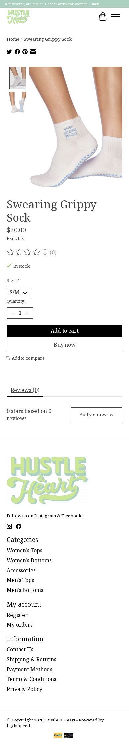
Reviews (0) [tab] (25, 390)
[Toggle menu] (115, 16)
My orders (20, 624)
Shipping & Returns (31, 659)
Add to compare (28, 358)
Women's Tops (24, 550)
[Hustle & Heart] (18, 16)
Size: (13, 280)
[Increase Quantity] (26, 313)
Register (17, 615)
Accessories (21, 570)
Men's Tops (20, 580)
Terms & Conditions (31, 679)
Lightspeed (18, 726)
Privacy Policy (24, 689)
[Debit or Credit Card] (68, 736)
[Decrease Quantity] (13, 313)
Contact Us (20, 649)
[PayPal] (58, 736)
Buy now (65, 344)
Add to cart (65, 330)
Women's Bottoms (29, 560)
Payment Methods (29, 669)
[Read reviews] (28, 252)
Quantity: (16, 301)
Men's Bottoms (25, 590)
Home (13, 39)
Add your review (96, 414)
